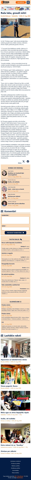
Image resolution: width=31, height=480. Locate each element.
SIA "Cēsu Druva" (19, 476)
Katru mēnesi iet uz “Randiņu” (12, 445)
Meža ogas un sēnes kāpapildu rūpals (15, 412)
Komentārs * (5, 215)
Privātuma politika (15, 463)
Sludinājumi (14, 302)
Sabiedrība (15, 16)
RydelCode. (20, 477)
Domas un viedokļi (15, 168)
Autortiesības (15, 470)
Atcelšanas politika (15, 468)
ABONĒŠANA (20, 2)
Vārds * (4, 226)
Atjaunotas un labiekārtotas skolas (14, 359)
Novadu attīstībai (5, 361)
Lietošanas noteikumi (15, 461)
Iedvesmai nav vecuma (6, 447)
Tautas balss (14, 239)
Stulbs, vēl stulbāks (8, 418)
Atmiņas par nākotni (8, 451)
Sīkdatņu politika (16, 466)
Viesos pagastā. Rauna (9, 386)
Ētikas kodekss (15, 472)
